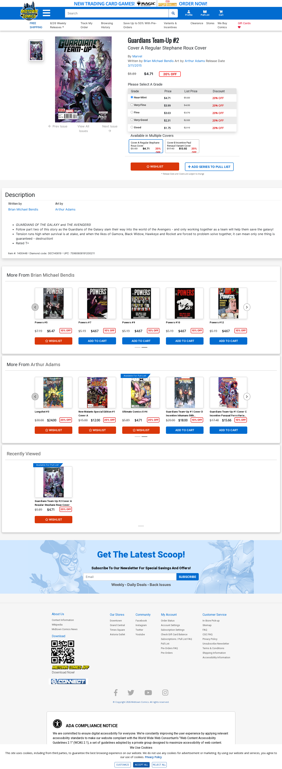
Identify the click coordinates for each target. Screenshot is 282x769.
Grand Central (117, 625)
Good (137, 127)
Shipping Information (214, 652)
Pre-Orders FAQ (169, 648)
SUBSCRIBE (187, 577)
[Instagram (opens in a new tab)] (165, 694)
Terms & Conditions (213, 648)
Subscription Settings (173, 629)
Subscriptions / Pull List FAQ (176, 639)
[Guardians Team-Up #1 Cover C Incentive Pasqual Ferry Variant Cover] (228, 392)
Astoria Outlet (117, 634)
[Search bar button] (173, 13)
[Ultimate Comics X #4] (141, 392)
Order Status (168, 620)
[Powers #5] (53, 303)
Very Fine (140, 104)
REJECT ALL (159, 764)
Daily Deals (137, 584)
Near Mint (140, 97)
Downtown (116, 620)
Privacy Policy (210, 639)
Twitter (139, 629)
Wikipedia (57, 624)
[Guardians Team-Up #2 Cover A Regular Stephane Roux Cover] (53, 482)
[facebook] (115, 694)
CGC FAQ (208, 634)
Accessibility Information (216, 657)
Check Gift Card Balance (174, 634)
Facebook (141, 620)
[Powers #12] (228, 303)
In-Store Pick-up (211, 620)
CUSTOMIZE (122, 764)
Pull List (165, 643)
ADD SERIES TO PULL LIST (211, 167)
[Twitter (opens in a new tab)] (131, 694)
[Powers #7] (97, 303)
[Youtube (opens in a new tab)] (148, 694)
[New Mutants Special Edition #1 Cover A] (97, 392)
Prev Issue (60, 126)
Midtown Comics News (65, 629)
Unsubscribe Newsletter (216, 643)
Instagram (141, 625)
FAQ (205, 629)
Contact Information (63, 620)
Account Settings (170, 625)
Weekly (117, 584)
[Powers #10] (185, 303)
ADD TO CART (97, 340)
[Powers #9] (141, 303)
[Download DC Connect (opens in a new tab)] (75, 681)
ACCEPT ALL (141, 764)
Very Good (141, 119)
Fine (136, 112)
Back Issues (160, 584)
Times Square (117, 629)
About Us (58, 614)
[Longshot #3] (53, 392)
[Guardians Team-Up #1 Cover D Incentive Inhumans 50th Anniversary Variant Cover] (185, 392)
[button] (46, 13)
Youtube (140, 634)
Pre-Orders (167, 652)
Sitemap (207, 625)
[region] (35, 307)
